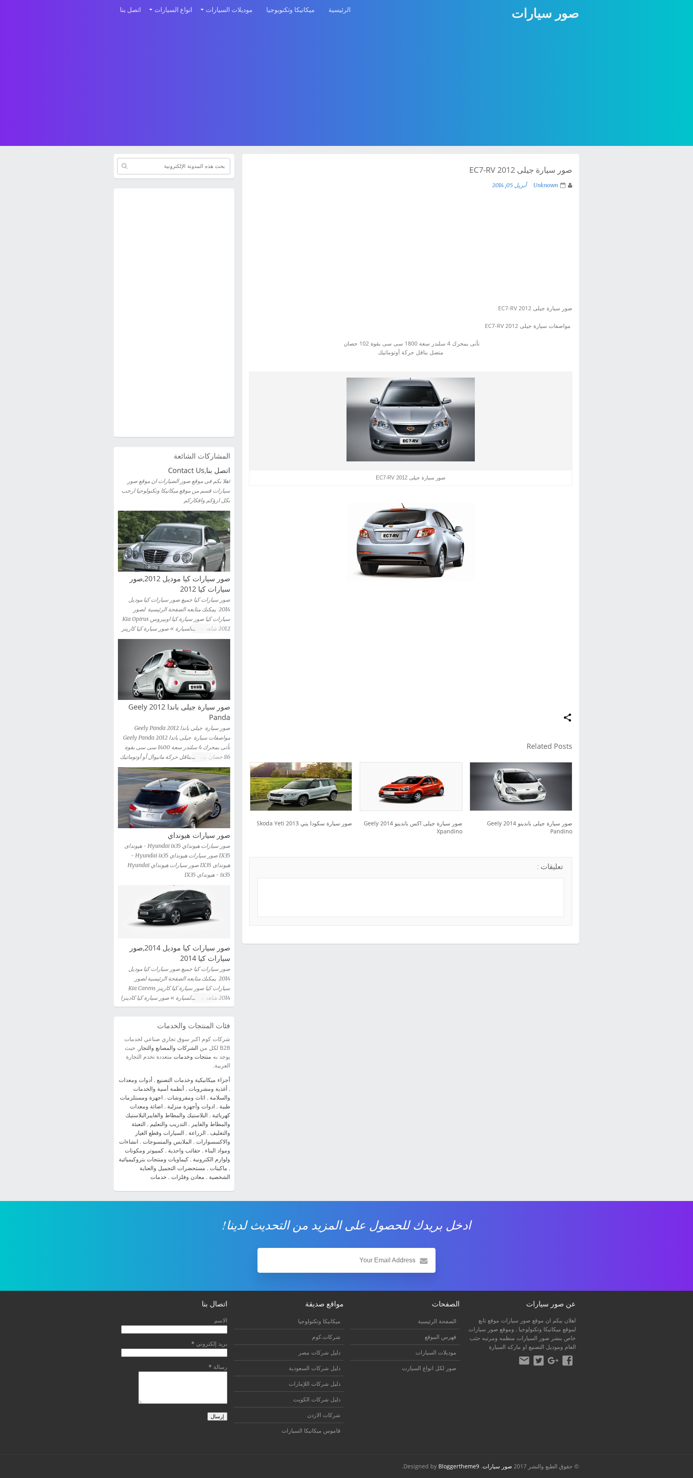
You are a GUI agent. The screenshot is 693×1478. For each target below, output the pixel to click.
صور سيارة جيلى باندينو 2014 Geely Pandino (529, 827)
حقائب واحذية (184, 1150)
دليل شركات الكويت (316, 1399)
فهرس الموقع (440, 1337)
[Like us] (567, 1362)
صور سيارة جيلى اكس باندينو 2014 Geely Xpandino (413, 827)
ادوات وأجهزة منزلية (191, 1106)
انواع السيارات (173, 9)
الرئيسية (339, 9)
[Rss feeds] (524, 1362)
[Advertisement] (346, 85)
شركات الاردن (323, 1415)
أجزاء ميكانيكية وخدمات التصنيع (193, 1080)
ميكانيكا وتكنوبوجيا (290, 9)
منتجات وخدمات (192, 1056)
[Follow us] (539, 1362)
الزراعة (197, 1132)
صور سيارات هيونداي (199, 835)
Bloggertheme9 (458, 1466)
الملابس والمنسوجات (167, 1141)
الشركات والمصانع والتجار (168, 1047)
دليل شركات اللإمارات (314, 1383)
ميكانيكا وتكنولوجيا (540, 1329)
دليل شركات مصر (319, 1352)
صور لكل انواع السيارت (429, 1368)
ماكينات (218, 1168)
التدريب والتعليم (168, 1124)
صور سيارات (497, 1466)
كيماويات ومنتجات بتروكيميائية (153, 1159)
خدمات (158, 1177)
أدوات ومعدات (135, 1080)
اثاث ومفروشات (186, 1097)
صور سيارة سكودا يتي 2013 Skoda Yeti (304, 823)
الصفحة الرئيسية (437, 1321)
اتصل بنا (130, 9)
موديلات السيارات (229, 9)
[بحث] (124, 166)
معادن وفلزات (188, 1177)
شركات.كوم (326, 1337)
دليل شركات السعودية (314, 1368)
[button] (567, 718)
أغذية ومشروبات (207, 1088)
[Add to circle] (553, 1362)
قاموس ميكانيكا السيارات (311, 1430)
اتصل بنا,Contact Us (199, 470)
